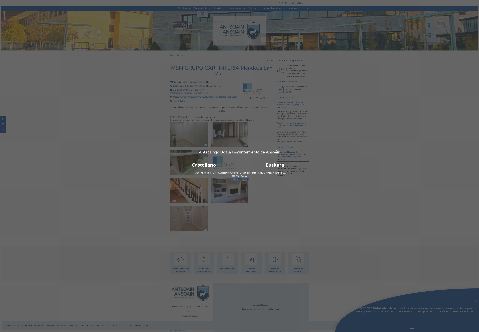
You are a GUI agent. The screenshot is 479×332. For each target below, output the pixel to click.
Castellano (204, 165)
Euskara (275, 165)
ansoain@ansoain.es (239, 178)
